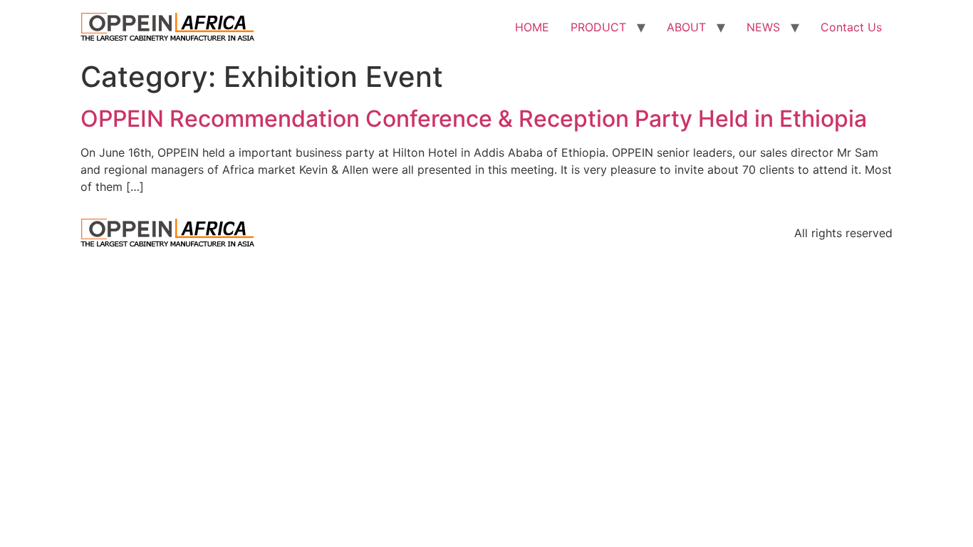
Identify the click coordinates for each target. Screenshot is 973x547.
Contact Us (851, 27)
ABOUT (686, 27)
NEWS (763, 27)
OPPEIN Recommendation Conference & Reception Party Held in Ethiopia (473, 118)
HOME (532, 27)
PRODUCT (598, 27)
